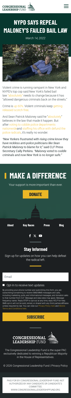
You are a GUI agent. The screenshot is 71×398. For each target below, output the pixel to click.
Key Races (28, 225)
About (10, 225)
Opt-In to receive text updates (25, 285)
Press (47, 225)
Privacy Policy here (46, 306)
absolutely (54, 116)
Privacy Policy (59, 365)
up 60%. (19, 106)
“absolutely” (15, 95)
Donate (35, 194)
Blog (61, 225)
